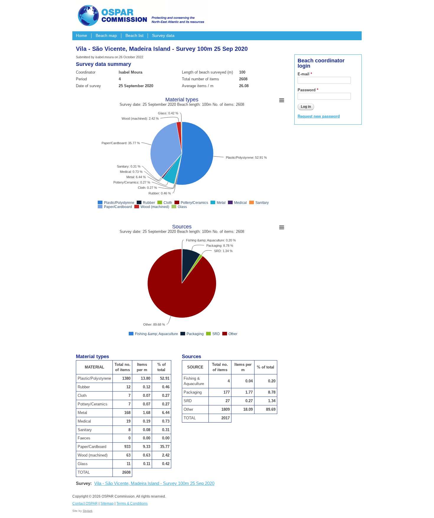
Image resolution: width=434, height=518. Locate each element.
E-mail (305, 74)
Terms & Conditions (132, 503)
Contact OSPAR (85, 503)
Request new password (319, 116)
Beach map (106, 35)
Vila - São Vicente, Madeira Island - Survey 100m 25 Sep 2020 (154, 483)
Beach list (134, 35)
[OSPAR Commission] (140, 15)
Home (81, 35)
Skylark (87, 510)
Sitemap (107, 503)
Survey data (163, 35)
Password (308, 90)
